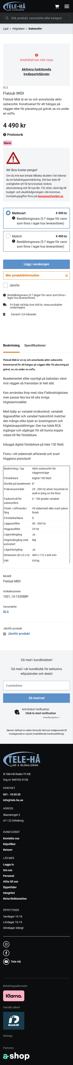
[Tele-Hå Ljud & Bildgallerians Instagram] (35, 944)
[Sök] (7, 18)
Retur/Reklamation (15, 898)
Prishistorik (14, 135)
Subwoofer (35, 28)
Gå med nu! (37, 698)
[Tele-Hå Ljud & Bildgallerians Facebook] (35, 953)
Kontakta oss (11, 838)
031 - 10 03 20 (11, 794)
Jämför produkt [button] (18, 634)
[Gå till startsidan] (14, 6)
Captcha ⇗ (51, 717)
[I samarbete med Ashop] (16, 1056)
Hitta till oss (10, 881)
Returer (7, 849)
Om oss (7, 870)
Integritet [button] (9, 892)
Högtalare (18, 28)
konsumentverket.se (50, 196)
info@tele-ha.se (13, 800)
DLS (6, 612)
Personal (8, 875)
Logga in (8, 864)
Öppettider (10, 887)
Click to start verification (41, 713)
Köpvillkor (9, 844)
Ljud (5, 28)
